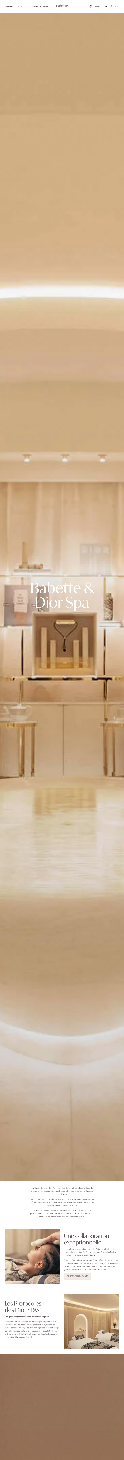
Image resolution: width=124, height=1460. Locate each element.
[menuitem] (10, 6)
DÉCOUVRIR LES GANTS (77, 1276)
